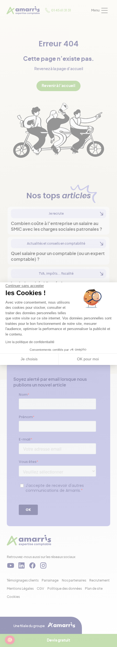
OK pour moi (88, 359)
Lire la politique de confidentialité (29, 342)
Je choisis (29, 359)
